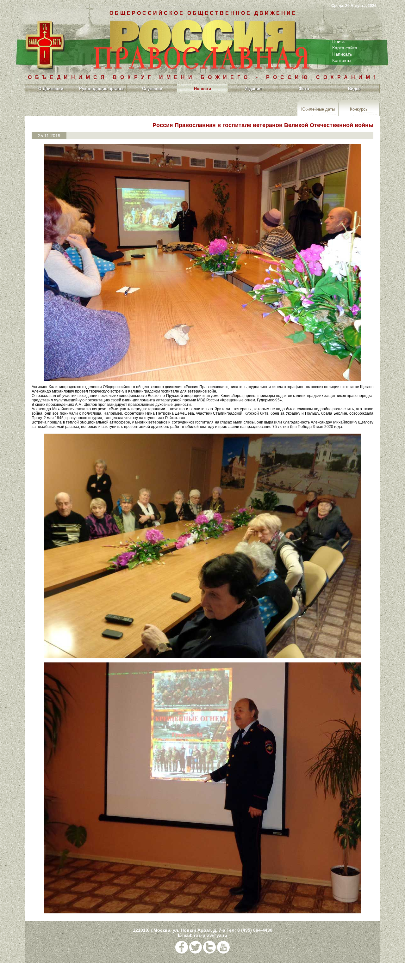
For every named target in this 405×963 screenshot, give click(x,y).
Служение (152, 88)
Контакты (341, 60)
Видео (354, 88)
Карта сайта (344, 47)
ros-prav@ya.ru (210, 935)
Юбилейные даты (318, 109)
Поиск (338, 41)
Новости (202, 88)
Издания (253, 88)
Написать (342, 54)
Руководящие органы (101, 88)
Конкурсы (359, 109)
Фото (304, 88)
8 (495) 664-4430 (254, 930)
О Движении (50, 88)
